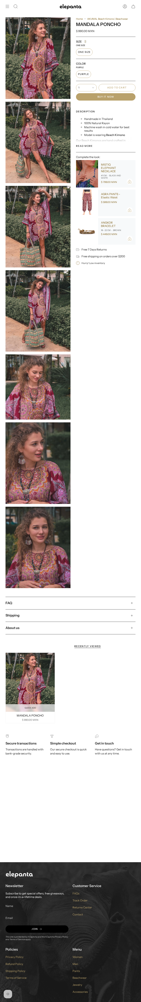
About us (12, 628)
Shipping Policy (15, 971)
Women (78, 957)
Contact (78, 914)
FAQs (76, 893)
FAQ (9, 603)
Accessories (80, 992)
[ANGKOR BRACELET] (87, 231)
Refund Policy (14, 964)
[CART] (133, 6)
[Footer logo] (19, 874)
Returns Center (82, 907)
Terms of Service (17, 939)
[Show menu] (7, 6)
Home (79, 18)
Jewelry (77, 985)
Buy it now (105, 96)
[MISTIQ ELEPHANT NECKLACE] (87, 174)
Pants (76, 971)
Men (75, 964)
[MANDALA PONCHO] (30, 682)
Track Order (80, 900)
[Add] (130, 182)
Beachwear (80, 978)
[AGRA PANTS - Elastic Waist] (87, 203)
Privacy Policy (61, 937)
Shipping (12, 615)
